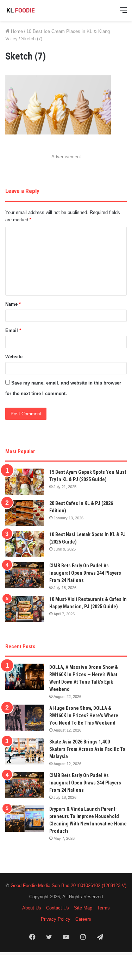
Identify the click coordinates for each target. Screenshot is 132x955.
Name (13, 304)
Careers (83, 919)
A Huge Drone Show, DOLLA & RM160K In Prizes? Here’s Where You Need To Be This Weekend (83, 715)
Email (13, 330)
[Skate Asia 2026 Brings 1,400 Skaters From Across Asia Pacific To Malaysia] (24, 751)
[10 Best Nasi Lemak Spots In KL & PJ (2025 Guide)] (24, 544)
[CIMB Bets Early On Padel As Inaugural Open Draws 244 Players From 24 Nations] (24, 575)
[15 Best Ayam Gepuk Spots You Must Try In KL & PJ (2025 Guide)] (24, 482)
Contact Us (57, 908)
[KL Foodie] (33, 10)
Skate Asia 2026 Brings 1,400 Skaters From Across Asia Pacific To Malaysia (87, 749)
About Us (31, 908)
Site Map (83, 908)
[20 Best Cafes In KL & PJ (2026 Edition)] (24, 513)
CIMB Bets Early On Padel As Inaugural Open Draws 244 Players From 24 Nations (85, 573)
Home (16, 31)
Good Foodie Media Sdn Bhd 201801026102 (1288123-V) (68, 885)
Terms (103, 908)
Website (14, 356)
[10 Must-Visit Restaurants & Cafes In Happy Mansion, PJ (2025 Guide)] (24, 609)
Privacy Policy (55, 919)
